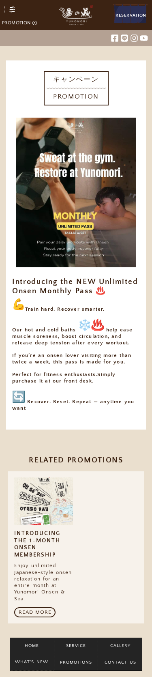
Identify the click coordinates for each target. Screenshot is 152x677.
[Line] (124, 38)
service (76, 645)
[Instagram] (134, 38)
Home (32, 645)
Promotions (76, 662)
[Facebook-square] (115, 38)
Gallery (120, 645)
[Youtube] (144, 38)
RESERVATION (131, 15)
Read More (35, 612)
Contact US (120, 662)
